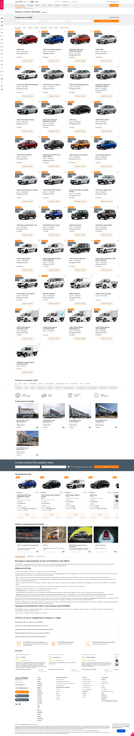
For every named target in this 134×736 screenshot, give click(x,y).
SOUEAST (39, 712)
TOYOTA (39, 720)
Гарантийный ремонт (87, 685)
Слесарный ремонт (87, 681)
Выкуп (57, 693)
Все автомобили (60, 679)
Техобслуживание (87, 679)
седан (57, 573)
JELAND (39, 699)
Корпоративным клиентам (107, 691)
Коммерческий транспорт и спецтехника (65, 683)
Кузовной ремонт (86, 683)
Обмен (57, 697)
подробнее (19, 427)
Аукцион (58, 691)
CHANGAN (40, 693)
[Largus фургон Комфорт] (75, 484)
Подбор (58, 699)
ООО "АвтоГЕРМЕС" (24, 724)
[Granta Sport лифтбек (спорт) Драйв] (51, 484)
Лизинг (102, 685)
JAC (38, 708)
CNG (59, 579)
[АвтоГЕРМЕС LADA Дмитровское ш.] (28, 410)
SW (53, 577)
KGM (38, 706)
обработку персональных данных (84, 466)
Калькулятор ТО (86, 687)
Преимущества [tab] (30, 556)
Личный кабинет (23, 692)
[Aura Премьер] (99, 484)
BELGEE (39, 685)
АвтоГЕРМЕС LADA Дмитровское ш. (24, 654)
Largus (68, 598)
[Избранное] (107, 2)
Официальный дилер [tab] (20, 556)
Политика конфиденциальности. (92, 730)
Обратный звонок (22, 695)
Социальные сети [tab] (40, 556)
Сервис (84, 697)
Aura (49, 582)
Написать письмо (22, 699)
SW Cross (57, 577)
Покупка (58, 689)
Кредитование (104, 683)
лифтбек (62, 573)
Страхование (104, 681)
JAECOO (39, 697)
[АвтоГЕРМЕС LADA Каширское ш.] (106, 410)
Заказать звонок (114, 5)
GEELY (39, 681)
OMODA (39, 695)
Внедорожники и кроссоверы (62, 681)
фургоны (86, 598)
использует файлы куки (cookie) (64, 732)
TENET (39, 687)
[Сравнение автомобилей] (109, 2)
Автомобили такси (60, 685)
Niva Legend (19, 588)
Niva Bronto (19, 590)
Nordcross (40, 683)
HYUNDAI (39, 702)
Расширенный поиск (114, 17)
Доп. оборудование (87, 689)
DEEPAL (39, 716)
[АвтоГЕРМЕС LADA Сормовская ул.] (54, 410)
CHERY (39, 689)
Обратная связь (74, 1)
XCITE (38, 714)
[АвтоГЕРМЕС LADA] (34, 1)
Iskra (17, 577)
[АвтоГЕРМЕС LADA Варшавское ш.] (28, 438)
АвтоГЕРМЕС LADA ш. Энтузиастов (56, 654)
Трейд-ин (103, 687)
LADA (38, 677)
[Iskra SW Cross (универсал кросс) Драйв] (27, 484)
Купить (27, 514)
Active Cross (74, 573)
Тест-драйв (104, 689)
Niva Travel (18, 594)
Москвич (39, 710)
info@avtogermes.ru (20, 684)
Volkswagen (40, 718)
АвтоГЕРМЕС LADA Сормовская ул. (89, 654)
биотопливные (92, 598)
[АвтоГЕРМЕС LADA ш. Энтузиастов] (80, 410)
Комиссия (58, 695)
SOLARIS (39, 701)
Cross (69, 573)
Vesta (17, 579)
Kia (38, 704)
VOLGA (39, 679)
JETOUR (39, 691)
